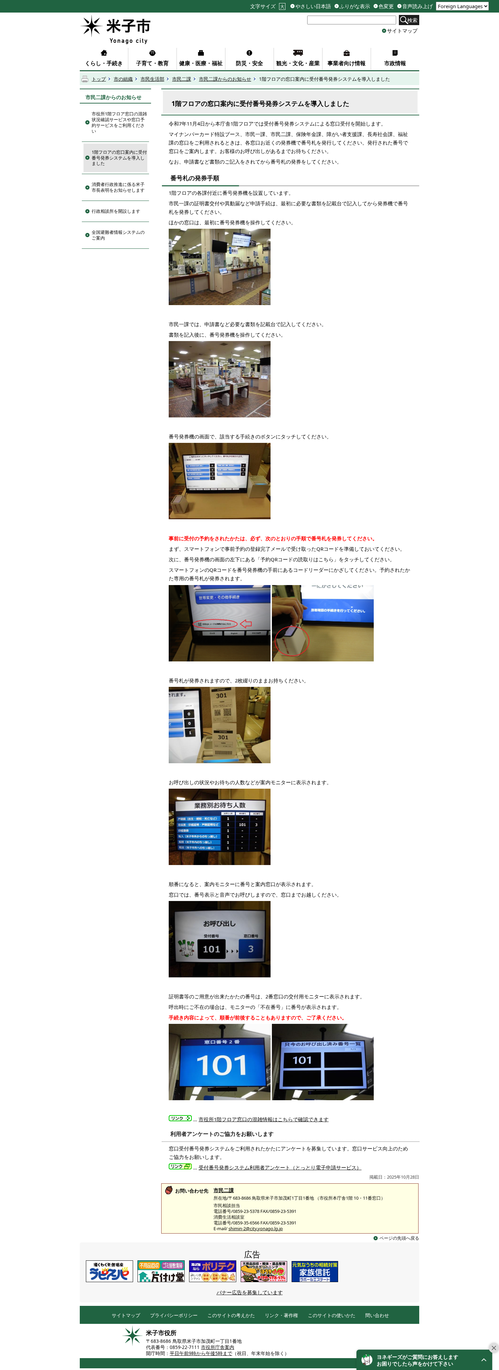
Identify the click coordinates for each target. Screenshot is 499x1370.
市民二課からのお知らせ (225, 79)
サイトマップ (402, 30)
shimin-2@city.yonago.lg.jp (255, 1228)
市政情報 (395, 63)
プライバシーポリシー (174, 1315)
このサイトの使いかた (331, 1315)
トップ (99, 79)
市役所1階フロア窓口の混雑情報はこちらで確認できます (264, 1119)
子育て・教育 (152, 63)
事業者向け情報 (347, 63)
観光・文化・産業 (298, 63)
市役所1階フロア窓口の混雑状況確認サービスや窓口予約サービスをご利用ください (119, 122)
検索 (412, 20)
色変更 (386, 6)
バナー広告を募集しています (250, 1292)
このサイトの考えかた (231, 1315)
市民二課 (181, 79)
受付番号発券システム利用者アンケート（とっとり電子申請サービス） (280, 1167)
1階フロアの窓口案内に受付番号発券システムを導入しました (119, 158)
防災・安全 (249, 63)
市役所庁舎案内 (217, 1347)
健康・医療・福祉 (201, 63)
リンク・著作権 (281, 1315)
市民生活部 (152, 79)
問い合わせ (377, 1315)
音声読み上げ (417, 6)
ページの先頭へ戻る (399, 1238)
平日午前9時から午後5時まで (201, 1353)
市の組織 (123, 79)
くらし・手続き (104, 63)
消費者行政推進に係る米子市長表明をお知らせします (118, 187)
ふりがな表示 (354, 6)
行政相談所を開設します (116, 211)
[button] (424, 1360)
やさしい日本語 (313, 6)
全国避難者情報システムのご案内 (118, 235)
